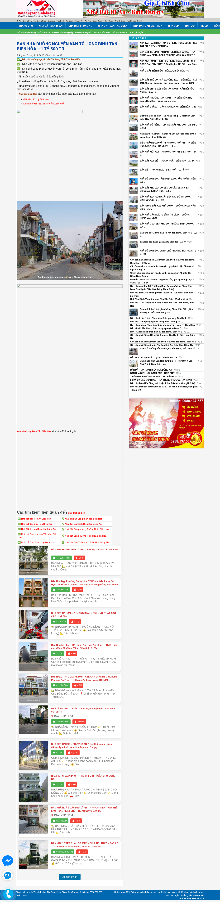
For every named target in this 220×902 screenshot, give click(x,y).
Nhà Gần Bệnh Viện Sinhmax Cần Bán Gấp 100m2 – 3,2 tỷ (159, 299)
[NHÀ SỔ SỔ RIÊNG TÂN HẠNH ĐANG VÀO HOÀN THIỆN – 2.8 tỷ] (133, 181)
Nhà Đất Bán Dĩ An (51, 26)
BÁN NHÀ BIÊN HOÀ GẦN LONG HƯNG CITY (152, 373)
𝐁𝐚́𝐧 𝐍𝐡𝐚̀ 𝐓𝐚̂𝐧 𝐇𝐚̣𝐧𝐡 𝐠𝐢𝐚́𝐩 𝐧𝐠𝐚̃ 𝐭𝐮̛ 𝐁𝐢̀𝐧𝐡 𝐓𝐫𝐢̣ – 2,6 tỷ (163, 242)
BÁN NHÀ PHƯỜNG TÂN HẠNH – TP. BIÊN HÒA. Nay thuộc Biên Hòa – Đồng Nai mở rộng (166, 99)
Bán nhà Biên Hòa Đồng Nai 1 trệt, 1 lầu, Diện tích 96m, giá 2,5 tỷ (162, 383)
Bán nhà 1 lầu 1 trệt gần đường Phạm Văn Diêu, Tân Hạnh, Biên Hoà (162, 304)
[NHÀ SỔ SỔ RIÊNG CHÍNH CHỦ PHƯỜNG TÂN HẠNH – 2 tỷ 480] (133, 253)
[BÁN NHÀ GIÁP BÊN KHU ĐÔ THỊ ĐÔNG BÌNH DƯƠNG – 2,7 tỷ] (133, 226)
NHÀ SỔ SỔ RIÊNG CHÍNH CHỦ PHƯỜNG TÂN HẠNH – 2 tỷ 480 (168, 252)
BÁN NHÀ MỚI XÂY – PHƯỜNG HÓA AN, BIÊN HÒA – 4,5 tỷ (168, 153)
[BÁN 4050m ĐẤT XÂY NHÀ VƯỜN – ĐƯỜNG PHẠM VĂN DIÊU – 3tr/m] (133, 208)
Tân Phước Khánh (134, 21)
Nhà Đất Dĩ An (44, 32)
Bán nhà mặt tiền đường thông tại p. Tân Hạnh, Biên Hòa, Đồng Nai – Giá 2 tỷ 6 (164, 388)
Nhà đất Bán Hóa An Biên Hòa (36, 519)
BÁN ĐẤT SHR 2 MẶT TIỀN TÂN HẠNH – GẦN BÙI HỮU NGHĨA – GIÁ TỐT (167, 90)
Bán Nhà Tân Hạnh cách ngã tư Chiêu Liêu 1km (153, 357)
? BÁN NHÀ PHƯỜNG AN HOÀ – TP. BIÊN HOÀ (153, 376)
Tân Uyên (109, 21)
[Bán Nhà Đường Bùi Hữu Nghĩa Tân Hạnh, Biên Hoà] (133, 351)
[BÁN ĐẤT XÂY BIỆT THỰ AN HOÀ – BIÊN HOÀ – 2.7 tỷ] (133, 163)
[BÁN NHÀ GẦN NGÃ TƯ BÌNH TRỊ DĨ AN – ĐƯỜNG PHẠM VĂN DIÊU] (133, 217)
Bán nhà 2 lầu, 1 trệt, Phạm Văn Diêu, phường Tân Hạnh (158, 318)
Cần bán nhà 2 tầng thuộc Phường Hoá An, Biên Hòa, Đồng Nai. (162, 345)
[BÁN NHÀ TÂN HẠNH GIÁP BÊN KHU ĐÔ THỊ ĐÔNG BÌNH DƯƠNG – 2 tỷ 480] (133, 199)
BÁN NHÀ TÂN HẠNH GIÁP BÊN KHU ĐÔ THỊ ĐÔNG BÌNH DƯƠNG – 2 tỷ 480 (165, 198)
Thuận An (79, 21)
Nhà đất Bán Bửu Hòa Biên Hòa (36, 524)
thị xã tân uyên (136, 32)
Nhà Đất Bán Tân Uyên (112, 26)
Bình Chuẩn (98, 21)
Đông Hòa (27, 21)
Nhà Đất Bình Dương (26, 32)
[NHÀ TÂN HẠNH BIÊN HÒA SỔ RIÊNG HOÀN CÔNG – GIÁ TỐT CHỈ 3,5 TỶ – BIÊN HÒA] (133, 45)
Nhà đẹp (173, 26)
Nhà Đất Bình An (119, 32)
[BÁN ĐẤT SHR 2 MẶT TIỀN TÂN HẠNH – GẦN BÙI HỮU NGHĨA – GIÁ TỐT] (133, 91)
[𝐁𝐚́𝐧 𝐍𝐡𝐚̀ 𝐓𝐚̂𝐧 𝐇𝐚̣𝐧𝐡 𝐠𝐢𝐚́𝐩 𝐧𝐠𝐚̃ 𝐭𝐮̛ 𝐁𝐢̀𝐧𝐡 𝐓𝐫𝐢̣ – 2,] (133, 244)
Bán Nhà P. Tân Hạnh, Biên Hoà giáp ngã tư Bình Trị (156, 328)
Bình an (51, 21)
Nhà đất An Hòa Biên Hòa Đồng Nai (38, 529)
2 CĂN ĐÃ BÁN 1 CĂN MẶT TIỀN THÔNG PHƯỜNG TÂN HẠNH (161, 380)
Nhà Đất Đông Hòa (83, 32)
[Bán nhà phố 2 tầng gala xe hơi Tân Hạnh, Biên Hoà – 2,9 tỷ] (133, 235)
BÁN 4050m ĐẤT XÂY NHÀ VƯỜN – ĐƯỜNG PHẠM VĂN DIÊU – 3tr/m (168, 207)
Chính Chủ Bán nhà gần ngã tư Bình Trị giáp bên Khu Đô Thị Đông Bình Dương (160, 274)
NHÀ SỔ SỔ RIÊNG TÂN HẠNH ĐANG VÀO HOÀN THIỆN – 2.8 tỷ (168, 180)
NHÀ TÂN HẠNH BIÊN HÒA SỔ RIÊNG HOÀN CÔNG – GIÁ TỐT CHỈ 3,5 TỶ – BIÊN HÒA (168, 44)
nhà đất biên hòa (76, 513)
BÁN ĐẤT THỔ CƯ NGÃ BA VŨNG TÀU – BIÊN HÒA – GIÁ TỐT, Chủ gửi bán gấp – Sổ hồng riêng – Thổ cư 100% (168, 81)
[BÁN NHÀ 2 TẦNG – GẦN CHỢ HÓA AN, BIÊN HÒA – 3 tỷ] (133, 109)
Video (204, 26)
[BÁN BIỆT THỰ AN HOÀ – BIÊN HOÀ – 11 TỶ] (133, 172)
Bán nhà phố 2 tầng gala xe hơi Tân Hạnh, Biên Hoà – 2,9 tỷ (168, 234)
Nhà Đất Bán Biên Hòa (147, 26)
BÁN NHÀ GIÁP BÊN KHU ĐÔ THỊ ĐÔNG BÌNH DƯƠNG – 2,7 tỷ (168, 225)
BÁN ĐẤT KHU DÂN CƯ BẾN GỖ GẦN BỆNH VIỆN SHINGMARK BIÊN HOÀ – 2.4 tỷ (164, 189)
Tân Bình (60, 21)
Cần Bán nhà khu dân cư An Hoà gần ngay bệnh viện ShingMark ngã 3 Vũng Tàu (162, 268)
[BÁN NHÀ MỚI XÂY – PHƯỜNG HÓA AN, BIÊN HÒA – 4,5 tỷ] (133, 154)
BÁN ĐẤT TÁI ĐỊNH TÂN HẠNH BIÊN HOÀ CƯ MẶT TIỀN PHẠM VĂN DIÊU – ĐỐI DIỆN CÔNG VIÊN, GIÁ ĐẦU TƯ (167, 53)
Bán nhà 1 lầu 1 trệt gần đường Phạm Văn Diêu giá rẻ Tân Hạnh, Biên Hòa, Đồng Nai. (166, 311)
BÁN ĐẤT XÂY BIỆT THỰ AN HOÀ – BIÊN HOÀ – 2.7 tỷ (167, 161)
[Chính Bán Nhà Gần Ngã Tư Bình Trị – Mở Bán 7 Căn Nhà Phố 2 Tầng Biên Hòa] (133, 363)
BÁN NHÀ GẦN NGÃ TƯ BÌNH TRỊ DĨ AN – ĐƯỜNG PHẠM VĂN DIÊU (165, 216)
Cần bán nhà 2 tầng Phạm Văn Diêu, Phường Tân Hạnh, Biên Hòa (163, 342)
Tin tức (190, 26)
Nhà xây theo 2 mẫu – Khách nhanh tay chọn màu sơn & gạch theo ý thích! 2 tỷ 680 (168, 135)
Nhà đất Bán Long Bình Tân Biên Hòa (83, 519)
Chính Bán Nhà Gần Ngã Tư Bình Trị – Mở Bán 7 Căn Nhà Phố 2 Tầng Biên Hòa (166, 362)
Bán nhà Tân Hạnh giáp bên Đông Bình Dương (153, 321)
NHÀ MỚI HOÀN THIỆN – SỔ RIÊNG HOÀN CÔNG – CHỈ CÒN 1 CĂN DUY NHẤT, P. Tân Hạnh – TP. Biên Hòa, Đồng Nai (168, 64)
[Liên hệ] (8, 893)
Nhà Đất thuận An (80, 26)
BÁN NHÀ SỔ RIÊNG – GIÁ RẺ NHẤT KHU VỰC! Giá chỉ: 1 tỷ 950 (168, 126)
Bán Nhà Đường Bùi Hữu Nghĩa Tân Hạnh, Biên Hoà (166, 348)
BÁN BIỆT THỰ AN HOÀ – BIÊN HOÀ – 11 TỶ (162, 170)
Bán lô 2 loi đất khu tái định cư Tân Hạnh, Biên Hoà (156, 332)
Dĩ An (19, 21)
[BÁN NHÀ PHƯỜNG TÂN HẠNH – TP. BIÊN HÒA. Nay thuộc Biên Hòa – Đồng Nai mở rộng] (133, 100)
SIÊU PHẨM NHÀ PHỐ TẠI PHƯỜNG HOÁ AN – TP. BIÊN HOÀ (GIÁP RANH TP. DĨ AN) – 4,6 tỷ (168, 144)
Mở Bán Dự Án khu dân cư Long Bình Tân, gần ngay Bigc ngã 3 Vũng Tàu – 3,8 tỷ (162, 281)
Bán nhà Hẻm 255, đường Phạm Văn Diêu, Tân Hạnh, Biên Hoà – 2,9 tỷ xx (162, 294)
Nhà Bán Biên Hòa (28, 94)
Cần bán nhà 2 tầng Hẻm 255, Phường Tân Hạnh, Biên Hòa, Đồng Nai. (162, 337)
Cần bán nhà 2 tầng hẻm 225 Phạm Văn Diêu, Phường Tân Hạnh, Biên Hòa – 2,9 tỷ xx (162, 261)
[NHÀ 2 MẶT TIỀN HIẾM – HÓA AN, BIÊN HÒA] (133, 73)
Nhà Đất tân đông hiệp (62, 32)
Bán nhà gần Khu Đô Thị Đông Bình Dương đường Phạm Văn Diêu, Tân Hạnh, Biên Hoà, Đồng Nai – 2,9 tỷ (161, 288)
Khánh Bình (120, 21)
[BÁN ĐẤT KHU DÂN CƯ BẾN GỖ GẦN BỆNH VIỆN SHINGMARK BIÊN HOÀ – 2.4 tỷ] (133, 190)
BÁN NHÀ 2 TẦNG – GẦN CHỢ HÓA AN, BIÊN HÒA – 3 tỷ (168, 107)
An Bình (69, 21)
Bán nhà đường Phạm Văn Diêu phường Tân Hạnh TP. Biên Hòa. (162, 325)
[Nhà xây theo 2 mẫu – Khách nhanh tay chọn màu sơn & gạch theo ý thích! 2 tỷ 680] (133, 136)
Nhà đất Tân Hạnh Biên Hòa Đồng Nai (83, 524)
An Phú (88, 21)
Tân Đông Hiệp (39, 21)
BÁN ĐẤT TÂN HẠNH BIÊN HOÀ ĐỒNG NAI (151, 370)
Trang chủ (26, 26)
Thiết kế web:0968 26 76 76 (191, 898)
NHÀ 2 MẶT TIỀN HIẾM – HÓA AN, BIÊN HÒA (162, 71)
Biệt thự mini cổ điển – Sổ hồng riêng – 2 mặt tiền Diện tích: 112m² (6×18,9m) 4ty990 (167, 117)
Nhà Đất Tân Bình (102, 32)
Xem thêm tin (69, 876)
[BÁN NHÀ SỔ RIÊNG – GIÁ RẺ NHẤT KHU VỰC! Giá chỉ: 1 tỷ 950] (133, 127)
